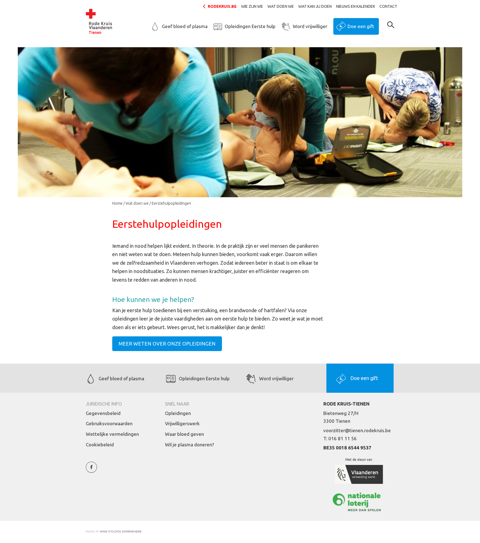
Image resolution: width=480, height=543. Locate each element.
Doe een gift (361, 26)
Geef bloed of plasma (185, 26)
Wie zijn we (252, 6)
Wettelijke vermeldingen (112, 434)
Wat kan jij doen (315, 6)
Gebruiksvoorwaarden (109, 423)
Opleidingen (178, 413)
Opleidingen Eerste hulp (250, 26)
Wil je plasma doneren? (189, 444)
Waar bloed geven (184, 434)
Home (117, 203)
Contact (388, 6)
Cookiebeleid (100, 444)
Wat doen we (281, 6)
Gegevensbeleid (103, 413)
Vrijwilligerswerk (182, 423)
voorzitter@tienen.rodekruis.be (357, 430)
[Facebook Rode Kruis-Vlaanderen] (91, 470)
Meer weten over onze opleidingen (167, 343)
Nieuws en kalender (355, 6)
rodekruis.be (222, 6)
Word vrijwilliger (310, 26)
